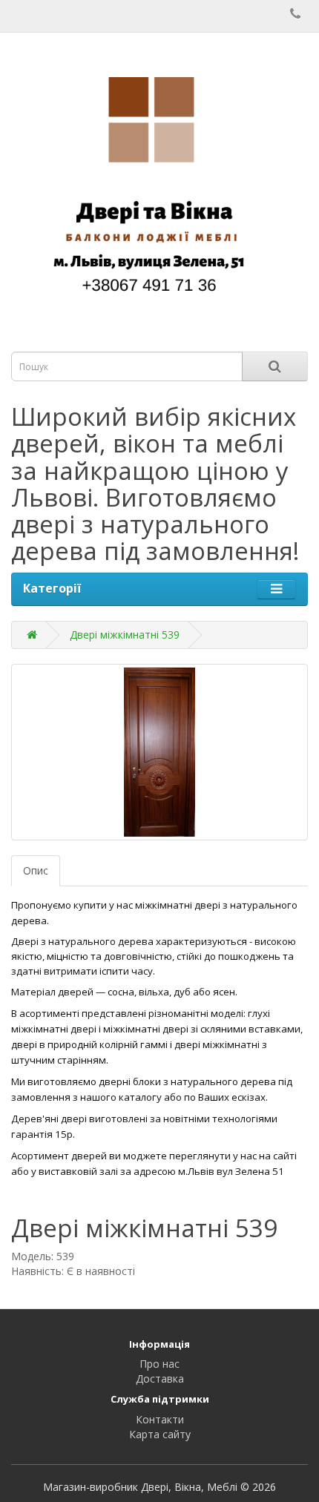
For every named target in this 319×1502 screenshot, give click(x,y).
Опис (35, 870)
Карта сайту (160, 1434)
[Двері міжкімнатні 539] (159, 752)
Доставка (160, 1378)
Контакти (160, 1419)
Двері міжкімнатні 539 (125, 635)
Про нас (159, 1364)
